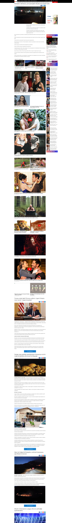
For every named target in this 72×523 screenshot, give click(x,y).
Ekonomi (30, 2)
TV (48, 2)
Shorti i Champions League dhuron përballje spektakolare (28, 509)
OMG (47, 2)
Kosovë (22, 0)
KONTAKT (46, 0)
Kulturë (35, 2)
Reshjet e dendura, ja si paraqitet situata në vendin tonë (31, 4)
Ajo (39, 2)
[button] (56, 1)
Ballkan (29, 0)
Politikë (20, 2)
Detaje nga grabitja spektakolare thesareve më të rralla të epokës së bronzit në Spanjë (51, 53)
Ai (40, 2)
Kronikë (28, 2)
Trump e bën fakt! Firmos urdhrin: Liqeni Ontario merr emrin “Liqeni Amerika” (51, 50)
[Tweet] (43, 6)
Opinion (22, 2)
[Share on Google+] (43, 302)
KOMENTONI (31, 351)
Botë (32, 0)
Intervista (25, 2)
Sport (43, 2)
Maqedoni (25, 0)
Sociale (32, 2)
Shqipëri (19, 0)
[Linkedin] (45, 6)
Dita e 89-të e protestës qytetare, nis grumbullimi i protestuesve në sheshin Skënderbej (39, 68)
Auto (45, 2)
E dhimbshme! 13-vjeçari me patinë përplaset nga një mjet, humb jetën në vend (19, 67)
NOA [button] (49, 0)
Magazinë (37, 2)
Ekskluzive (35, 0)
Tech (41, 2)
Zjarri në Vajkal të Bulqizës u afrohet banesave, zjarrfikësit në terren (51, 57)
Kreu (18, 2)
